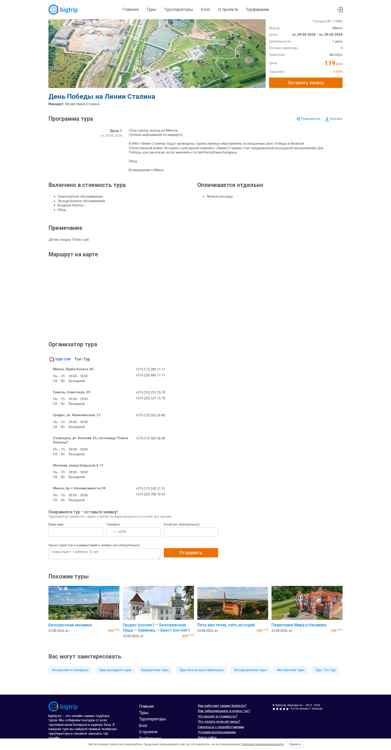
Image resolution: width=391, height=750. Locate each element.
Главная (130, 9)
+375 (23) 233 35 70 (150, 392)
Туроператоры (178, 9)
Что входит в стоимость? (217, 716)
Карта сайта (207, 738)
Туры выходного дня (115, 670)
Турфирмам (257, 9)
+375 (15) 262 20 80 (150, 415)
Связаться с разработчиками (221, 727)
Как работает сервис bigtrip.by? (222, 706)
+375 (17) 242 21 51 (150, 488)
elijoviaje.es (294, 705)
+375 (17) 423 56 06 (150, 438)
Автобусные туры (291, 670)
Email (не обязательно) (182, 524)
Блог (205, 9)
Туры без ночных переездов (201, 670)
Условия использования (217, 732)
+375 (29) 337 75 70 (150, 398)
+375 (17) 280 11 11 (150, 369)
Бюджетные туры (155, 670)
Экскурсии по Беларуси (70, 670)
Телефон (113, 524)
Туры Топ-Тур (325, 670)
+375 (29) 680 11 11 (150, 375)
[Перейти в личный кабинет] (340, 9)
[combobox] (111, 532)
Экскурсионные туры (250, 670)
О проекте (228, 9)
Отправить (191, 552)
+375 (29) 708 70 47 (150, 494)
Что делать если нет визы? (219, 721)
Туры (151, 9)
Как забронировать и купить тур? (224, 711)
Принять (295, 744)
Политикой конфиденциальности (262, 744)
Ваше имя (55, 524)
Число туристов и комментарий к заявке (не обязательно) (94, 545)
